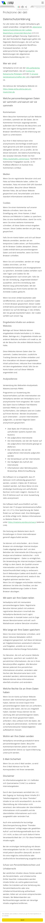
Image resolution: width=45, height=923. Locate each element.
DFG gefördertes (33, 68)
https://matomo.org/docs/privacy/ (22, 522)
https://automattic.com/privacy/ (16, 159)
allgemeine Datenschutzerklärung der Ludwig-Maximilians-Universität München (22, 30)
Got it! (22, 920)
